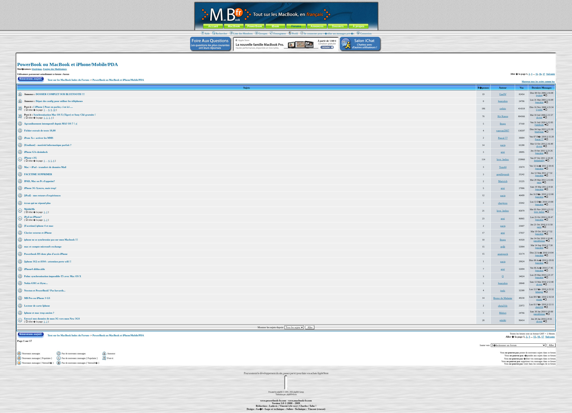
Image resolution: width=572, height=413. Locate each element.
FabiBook (539, 125)
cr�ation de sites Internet (315, 411)
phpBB (279, 392)
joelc (502, 290)
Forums (296, 26)
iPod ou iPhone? (33, 217)
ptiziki (539, 299)
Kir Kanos (503, 116)
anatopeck (503, 254)
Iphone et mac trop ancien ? (39, 312)
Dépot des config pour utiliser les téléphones (59, 101)
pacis (502, 145)
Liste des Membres (242, 33)
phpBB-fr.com (292, 394)
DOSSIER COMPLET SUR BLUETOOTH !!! (60, 94)
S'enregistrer (279, 33)
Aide (207, 33)
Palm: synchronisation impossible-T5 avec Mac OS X (52, 276)
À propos (358, 26)
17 (544, 74)
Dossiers (338, 26)
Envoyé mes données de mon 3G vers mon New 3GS (52, 318)
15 (537, 74)
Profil (295, 33)
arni (503, 152)
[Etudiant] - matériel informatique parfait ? (48, 145)
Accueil (213, 26)
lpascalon (503, 101)
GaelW (502, 94)
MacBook (234, 26)
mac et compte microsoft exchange (42, 246)
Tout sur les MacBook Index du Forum (68, 80)
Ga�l (259, 409)
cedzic (503, 108)
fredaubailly (539, 160)
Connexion (366, 33)
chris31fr (502, 305)
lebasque (539, 292)
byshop (539, 95)
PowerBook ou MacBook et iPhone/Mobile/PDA (67, 64)
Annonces (317, 26)
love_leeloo (503, 159)
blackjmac (37, 69)
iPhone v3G (30, 157)
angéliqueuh (502, 174)
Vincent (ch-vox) (289, 406)
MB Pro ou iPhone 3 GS (37, 298)
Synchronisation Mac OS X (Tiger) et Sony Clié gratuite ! (65, 114)
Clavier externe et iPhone (38, 232)
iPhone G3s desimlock (36, 152)
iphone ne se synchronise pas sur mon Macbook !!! (51, 239)
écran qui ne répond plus (37, 203)
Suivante (550, 74)
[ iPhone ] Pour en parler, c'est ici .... (53, 107)
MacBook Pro (270, 411)
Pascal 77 (503, 138)
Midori (502, 312)
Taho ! (312, 406)
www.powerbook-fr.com (273, 400)
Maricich (502, 181)
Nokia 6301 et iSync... (36, 283)
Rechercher (221, 33)
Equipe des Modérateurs (55, 69)
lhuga (503, 123)
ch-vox (539, 117)
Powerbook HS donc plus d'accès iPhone (45, 254)
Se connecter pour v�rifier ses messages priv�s (329, 33)
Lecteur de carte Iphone (37, 305)
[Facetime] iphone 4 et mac (38, 225)
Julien (289, 409)
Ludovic (273, 406)
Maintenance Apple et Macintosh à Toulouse (293, 411)
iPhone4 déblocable (34, 269)
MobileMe (29, 209)
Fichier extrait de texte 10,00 (40, 130)
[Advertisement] (286, 55)
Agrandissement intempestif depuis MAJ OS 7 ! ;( (50, 123)
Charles (303, 406)
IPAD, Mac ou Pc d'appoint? (39, 181)
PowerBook (254, 26)
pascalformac (539, 241)
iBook (275, 26)
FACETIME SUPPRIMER (38, 174)
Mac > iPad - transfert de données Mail (45, 167)
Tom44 (503, 167)
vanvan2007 (502, 130)
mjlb (502, 246)
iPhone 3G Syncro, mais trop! (40, 188)
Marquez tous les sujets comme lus (538, 81)
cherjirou (502, 203)
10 (54, 110)
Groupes (263, 33)
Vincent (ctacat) (316, 409)
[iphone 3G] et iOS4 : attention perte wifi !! (47, 261)
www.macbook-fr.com (300, 400)
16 (540, 74)
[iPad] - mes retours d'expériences (42, 195)
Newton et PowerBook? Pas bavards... (44, 290)
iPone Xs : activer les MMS (38, 138)
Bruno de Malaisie (502, 298)
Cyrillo (539, 109)
